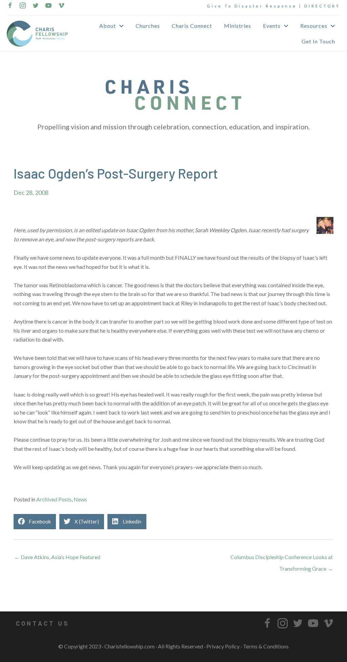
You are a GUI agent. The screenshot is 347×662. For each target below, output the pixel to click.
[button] (42, 623)
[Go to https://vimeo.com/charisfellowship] (61, 6)
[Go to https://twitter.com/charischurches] (36, 6)
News (80, 499)
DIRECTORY (322, 6)
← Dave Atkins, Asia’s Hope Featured (57, 557)
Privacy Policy (223, 646)
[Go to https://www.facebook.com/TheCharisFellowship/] (10, 6)
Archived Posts (54, 499)
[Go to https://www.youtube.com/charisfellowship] (48, 6)
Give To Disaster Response (252, 6)
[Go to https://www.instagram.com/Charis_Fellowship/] (23, 6)
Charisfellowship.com (129, 646)
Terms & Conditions (266, 646)
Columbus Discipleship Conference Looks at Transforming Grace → (281, 559)
